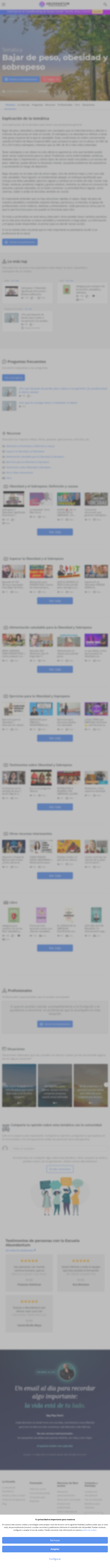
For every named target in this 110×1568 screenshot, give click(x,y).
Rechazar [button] (55, 1540)
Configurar (55, 1559)
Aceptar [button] (55, 1549)
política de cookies (89, 1530)
